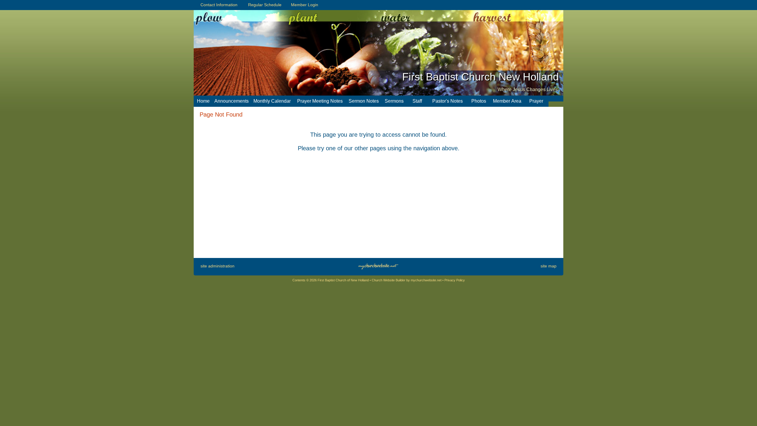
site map (549, 266)
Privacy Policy (454, 280)
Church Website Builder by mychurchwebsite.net (406, 280)
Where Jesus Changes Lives (528, 89)
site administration (217, 266)
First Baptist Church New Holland (480, 77)
